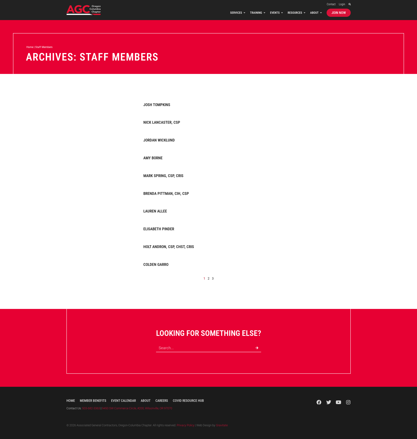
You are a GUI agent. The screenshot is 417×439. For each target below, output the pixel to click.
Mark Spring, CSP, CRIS (163, 175)
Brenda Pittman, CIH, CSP (166, 193)
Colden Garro (155, 264)
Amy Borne (153, 158)
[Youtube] (338, 402)
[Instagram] (348, 402)
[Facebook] (318, 402)
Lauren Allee (155, 211)
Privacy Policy (185, 425)
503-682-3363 (91, 408)
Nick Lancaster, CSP (161, 122)
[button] (349, 4)
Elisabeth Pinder (158, 229)
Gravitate (222, 425)
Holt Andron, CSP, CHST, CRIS (168, 246)
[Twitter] (328, 402)
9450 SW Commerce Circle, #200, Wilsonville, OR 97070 (137, 408)
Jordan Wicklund (159, 140)
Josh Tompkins (156, 104)
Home (29, 47)
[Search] (257, 348)
